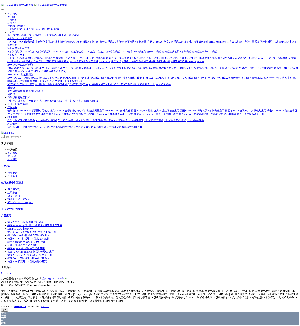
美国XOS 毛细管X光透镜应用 (24, 245)
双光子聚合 (14, 196)
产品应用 (6, 215)
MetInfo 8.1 (20, 306)
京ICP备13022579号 (53, 278)
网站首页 (13, 13)
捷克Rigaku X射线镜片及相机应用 (26, 248)
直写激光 (13, 192)
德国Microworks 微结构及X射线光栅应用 (30, 235)
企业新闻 (13, 176)
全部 (10, 35)
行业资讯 (13, 172)
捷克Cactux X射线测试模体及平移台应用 (30, 258)
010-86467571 (8, 273)
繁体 (4, 309)
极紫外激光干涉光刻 (19, 199)
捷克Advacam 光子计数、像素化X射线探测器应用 (35, 225)
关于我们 (13, 156)
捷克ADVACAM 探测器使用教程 (26, 222)
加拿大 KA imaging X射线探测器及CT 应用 (31, 251)
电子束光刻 (14, 189)
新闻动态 (6, 166)
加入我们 (13, 159)
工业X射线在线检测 (12, 209)
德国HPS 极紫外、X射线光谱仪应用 (27, 261)
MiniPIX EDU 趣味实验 (20, 228)
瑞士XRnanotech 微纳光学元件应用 (27, 241)
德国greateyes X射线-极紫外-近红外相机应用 (32, 232)
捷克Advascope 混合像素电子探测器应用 (30, 255)
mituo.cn (45, 306)
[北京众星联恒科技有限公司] (150, 5)
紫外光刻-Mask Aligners (20, 202)
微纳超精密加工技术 (12, 182)
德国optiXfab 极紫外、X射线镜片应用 (28, 238)
